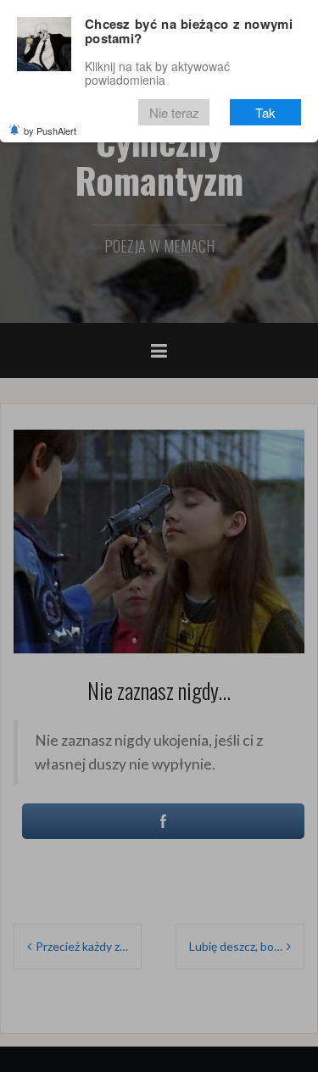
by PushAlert (50, 130)
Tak (265, 112)
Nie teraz (174, 112)
